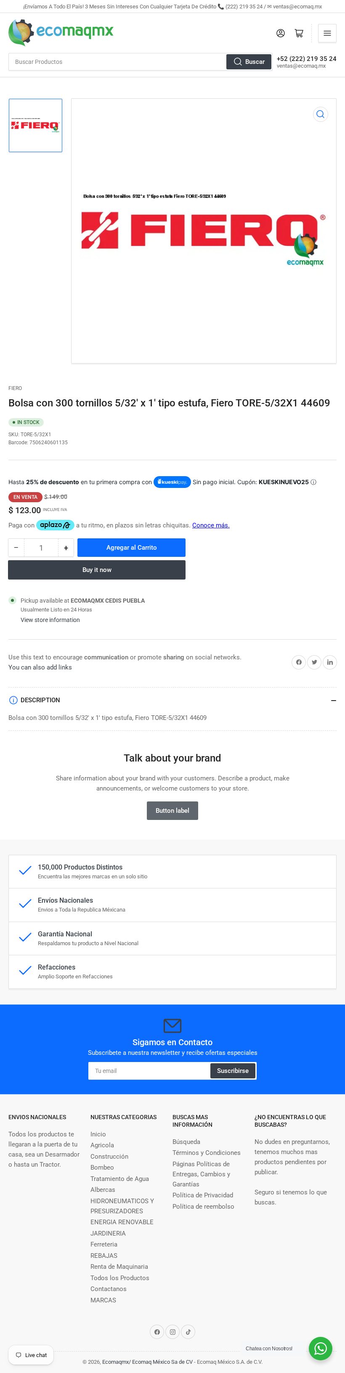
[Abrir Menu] (327, 33)
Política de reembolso (203, 1206)
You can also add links (40, 667)
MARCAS (103, 1300)
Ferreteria (103, 1244)
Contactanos (108, 1289)
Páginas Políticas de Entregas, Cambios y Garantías (201, 1174)
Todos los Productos (119, 1278)
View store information (50, 620)
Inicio (98, 1134)
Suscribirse (233, 1071)
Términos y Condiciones (206, 1153)
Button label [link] (172, 810)
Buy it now (96, 570)
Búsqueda (186, 1142)
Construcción (109, 1156)
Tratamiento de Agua (119, 1179)
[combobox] (140, 62)
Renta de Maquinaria (119, 1266)
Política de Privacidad (202, 1195)
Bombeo (102, 1167)
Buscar (255, 62)
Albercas (102, 1190)
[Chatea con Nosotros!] (320, 1348)
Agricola (102, 1145)
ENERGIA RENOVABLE (122, 1222)
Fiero (15, 388)
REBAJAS (103, 1256)
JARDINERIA (108, 1233)
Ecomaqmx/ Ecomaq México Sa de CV (147, 1362)
